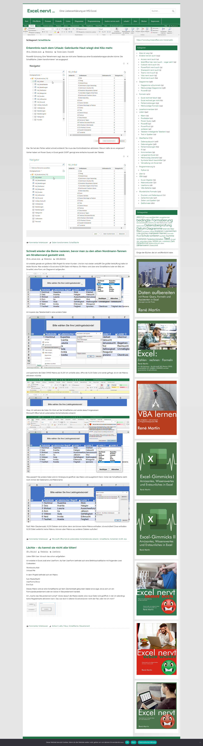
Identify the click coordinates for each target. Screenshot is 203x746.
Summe (170, 235)
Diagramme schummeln (151, 85)
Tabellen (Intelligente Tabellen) (153, 132)
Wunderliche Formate (148, 192)
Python (144, 170)
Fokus (66, 626)
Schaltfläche (74, 242)
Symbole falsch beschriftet (152, 160)
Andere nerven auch (112, 21)
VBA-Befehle (61, 259)
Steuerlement (84, 626)
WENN (155, 241)
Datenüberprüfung (158, 225)
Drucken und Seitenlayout (151, 195)
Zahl (173, 241)
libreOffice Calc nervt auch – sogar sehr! (157, 62)
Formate (48, 21)
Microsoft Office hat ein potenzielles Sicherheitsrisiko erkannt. (75, 539)
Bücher (144, 21)
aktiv (61, 626)
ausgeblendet (165, 217)
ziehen (162, 243)
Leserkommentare (146, 109)
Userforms (56, 552)
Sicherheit (114, 539)
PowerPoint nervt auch (150, 67)
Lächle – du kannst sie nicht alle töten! (51, 547)
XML (160, 241)
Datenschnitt (140, 226)
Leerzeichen (170, 231)
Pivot (139, 236)
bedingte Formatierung (155, 220)
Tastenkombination (155, 239)
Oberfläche (37, 21)
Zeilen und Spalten (148, 200)
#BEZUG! (141, 217)
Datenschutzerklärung (147, 742)
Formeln (58, 21)
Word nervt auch (147, 78)
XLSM (121, 539)
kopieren (159, 231)
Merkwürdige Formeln (150, 106)
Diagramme (79, 21)
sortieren (144, 129)
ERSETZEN (166, 229)
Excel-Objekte (146, 180)
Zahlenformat (142, 243)
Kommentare (146, 152)
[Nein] (200, 742)
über (135, 21)
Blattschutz (163, 223)
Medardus (49, 52)
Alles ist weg (144, 53)
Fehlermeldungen (148, 103)
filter (172, 229)
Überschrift (153, 245)
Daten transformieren (60, 242)
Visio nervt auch (147, 75)
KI (141, 150)
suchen (163, 236)
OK (127, 742)
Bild (158, 223)
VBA (141, 176)
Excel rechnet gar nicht (150, 100)
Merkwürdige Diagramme (151, 88)
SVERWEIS (141, 239)
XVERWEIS (166, 241)
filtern (143, 116)
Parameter (170, 233)
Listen (68, 21)
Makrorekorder (147, 183)
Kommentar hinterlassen (38, 242)
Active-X (55, 626)
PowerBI (71, 52)
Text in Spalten (147, 134)
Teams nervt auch (148, 73)
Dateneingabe (146, 144)
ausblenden (154, 217)
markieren (154, 233)
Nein (133, 742)
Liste (139, 233)
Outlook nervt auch (148, 65)
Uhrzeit (173, 239)
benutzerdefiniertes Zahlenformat (146, 223)
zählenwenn (143, 245)
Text (167, 239)
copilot (170, 223)
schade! (126, 21)
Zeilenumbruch (154, 243)
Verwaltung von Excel (150, 163)
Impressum (155, 21)
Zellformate (145, 203)
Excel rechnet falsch (149, 98)
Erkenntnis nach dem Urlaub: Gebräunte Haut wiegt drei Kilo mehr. (69, 47)
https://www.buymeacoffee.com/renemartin (155, 40)
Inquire (152, 231)
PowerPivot (145, 126)
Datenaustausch (147, 142)
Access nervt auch (148, 59)
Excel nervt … (41, 10)
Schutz (145, 235)
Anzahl (147, 217)
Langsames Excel (148, 155)
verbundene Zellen (146, 241)
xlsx (125, 539)
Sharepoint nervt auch (150, 70)
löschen (144, 233)
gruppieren (146, 231)
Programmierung (94, 21)
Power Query (62, 52)
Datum (141, 228)
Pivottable (145, 118)
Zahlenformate (147, 198)
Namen (163, 233)
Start (26, 21)
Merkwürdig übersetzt (150, 158)
